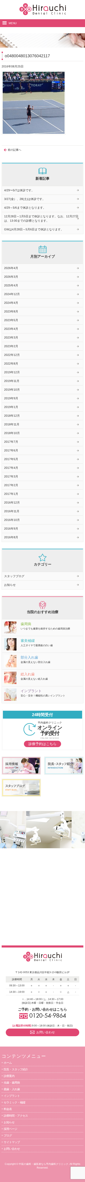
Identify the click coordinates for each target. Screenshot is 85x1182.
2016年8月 (11, 537)
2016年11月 (11, 511)
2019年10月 (12, 389)
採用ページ (10, 1129)
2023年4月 (11, 328)
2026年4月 (11, 268)
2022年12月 (12, 355)
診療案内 (9, 1076)
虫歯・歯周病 (12, 1082)
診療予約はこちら (42, 744)
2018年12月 (12, 415)
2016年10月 (12, 520)
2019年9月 (11, 398)
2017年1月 (11, 493)
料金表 (8, 1109)
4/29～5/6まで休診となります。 (25, 207)
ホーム (8, 1062)
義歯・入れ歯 (12, 1089)
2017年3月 (11, 476)
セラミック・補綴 (14, 1102)
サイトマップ (12, 1142)
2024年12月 (12, 294)
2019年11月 (11, 381)
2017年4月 (11, 467)
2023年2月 (11, 346)
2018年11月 (11, 424)
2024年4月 (11, 302)
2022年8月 (11, 363)
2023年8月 (11, 311)
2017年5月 (11, 459)
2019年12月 (12, 372)
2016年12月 (12, 502)
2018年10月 (12, 433)
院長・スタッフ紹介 (16, 1069)
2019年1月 (11, 407)
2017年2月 (11, 485)
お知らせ (10, 584)
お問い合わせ (12, 1148)
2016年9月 (11, 528)
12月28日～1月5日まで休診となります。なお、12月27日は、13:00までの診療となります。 (41, 218)
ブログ (8, 1135)
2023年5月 (11, 320)
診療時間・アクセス (16, 1115)
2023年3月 (11, 337)
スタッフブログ (14, 576)
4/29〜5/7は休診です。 (19, 190)
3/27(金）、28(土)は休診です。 (24, 199)
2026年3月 (11, 276)
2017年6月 (11, 450)
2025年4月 (11, 285)
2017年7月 (11, 441)
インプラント (12, 1095)
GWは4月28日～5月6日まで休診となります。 (34, 229)
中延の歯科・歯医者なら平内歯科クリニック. (44, 1164)
